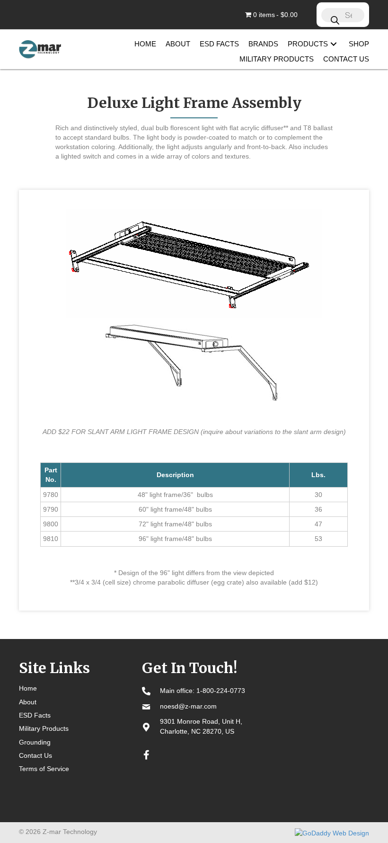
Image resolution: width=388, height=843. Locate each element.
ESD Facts (35, 715)
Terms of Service (44, 768)
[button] (333, 43)
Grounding (35, 742)
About (27, 702)
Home (28, 688)
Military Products (44, 728)
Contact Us (35, 755)
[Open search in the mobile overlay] (343, 14)
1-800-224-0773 (220, 690)
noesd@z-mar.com (188, 706)
